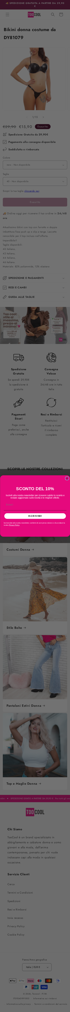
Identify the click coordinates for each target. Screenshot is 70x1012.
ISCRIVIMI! (35, 516)
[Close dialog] (67, 478)
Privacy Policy (14, 525)
